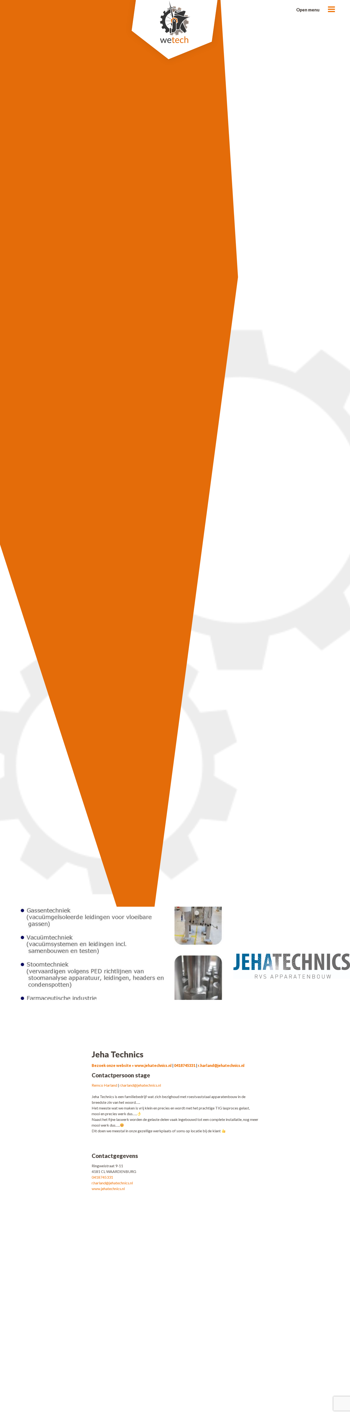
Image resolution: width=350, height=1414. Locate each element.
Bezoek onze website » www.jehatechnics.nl (132, 1065)
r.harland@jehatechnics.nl (221, 1065)
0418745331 (184, 1065)
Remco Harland (104, 1085)
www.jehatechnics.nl (108, 1188)
